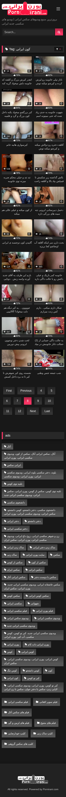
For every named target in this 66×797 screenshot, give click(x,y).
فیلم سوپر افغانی (48, 701)
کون (50, 670)
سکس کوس (13, 595)
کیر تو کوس (33, 678)
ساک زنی (12, 554)
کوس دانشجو (32, 670)
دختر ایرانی (13, 521)
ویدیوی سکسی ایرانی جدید (21, 625)
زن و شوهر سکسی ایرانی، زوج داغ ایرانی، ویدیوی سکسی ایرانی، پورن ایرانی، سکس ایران (31, 538)
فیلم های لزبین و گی (18, 722)
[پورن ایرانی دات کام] (27, 9)
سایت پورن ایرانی (35, 554)
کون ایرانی (12, 678)
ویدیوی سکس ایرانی (18, 618)
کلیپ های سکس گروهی (20, 743)
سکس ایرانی (35, 569)
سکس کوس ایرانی (39, 595)
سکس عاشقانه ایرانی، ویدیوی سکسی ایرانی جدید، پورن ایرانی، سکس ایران (32, 586)
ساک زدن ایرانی (15, 547)
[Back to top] (55, 786)
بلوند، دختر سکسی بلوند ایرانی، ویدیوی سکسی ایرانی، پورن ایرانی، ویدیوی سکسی (30, 474)
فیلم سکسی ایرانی (17, 610)
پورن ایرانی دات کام (38, 644)
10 (49, 400)
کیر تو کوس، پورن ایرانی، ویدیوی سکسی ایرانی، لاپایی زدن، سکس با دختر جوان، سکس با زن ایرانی (31, 687)
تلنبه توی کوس (14, 483)
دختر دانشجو (34, 521)
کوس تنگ (12, 670)
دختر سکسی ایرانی (17, 528)
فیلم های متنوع (48, 722)
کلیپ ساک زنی (45, 733)
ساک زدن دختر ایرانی (44, 547)
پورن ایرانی (13, 644)
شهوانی (35, 603)
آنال (9, 446)
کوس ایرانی (27, 651)
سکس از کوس (15, 562)
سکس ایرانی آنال (16, 577)
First (9, 390)
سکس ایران (13, 569)
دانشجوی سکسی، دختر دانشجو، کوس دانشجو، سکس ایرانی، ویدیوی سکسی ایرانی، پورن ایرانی (29, 512)
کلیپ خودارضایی (17, 733)
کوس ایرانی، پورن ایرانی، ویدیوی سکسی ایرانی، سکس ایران (31, 661)
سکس (56, 554)
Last (47, 411)
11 (7, 411)
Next (33, 411)
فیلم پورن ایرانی (44, 610)
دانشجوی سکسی (16, 502)
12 (19, 411)
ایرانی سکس (14, 465)
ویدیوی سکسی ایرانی (48, 618)
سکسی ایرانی (14, 603)
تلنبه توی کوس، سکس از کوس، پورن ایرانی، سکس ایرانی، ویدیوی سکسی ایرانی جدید (32, 493)
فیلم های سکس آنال (18, 712)
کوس (9, 651)
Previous (26, 390)
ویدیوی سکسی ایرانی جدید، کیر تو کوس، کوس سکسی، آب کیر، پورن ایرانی (30, 635)
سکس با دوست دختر (45, 577)
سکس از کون (39, 562)
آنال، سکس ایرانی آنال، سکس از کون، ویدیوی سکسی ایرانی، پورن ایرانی (29, 455)
